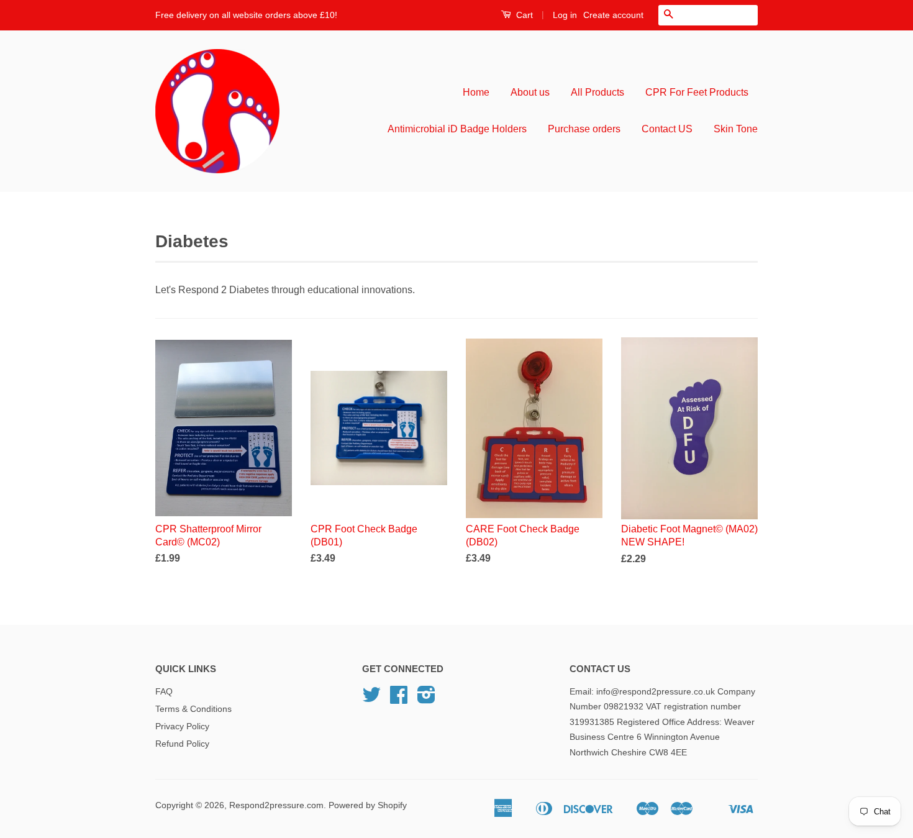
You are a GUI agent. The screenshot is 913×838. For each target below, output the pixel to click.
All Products (597, 92)
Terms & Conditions (193, 709)
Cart (523, 15)
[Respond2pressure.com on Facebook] (398, 699)
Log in (565, 15)
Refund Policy (182, 744)
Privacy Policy (182, 726)
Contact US (667, 129)
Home (476, 92)
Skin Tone (736, 129)
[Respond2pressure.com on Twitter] (371, 699)
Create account (613, 15)
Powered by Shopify (368, 805)
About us (530, 92)
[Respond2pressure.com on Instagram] (426, 699)
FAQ (164, 691)
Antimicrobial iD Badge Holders (457, 129)
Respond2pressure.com (276, 805)
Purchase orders (584, 129)
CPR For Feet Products (696, 92)
